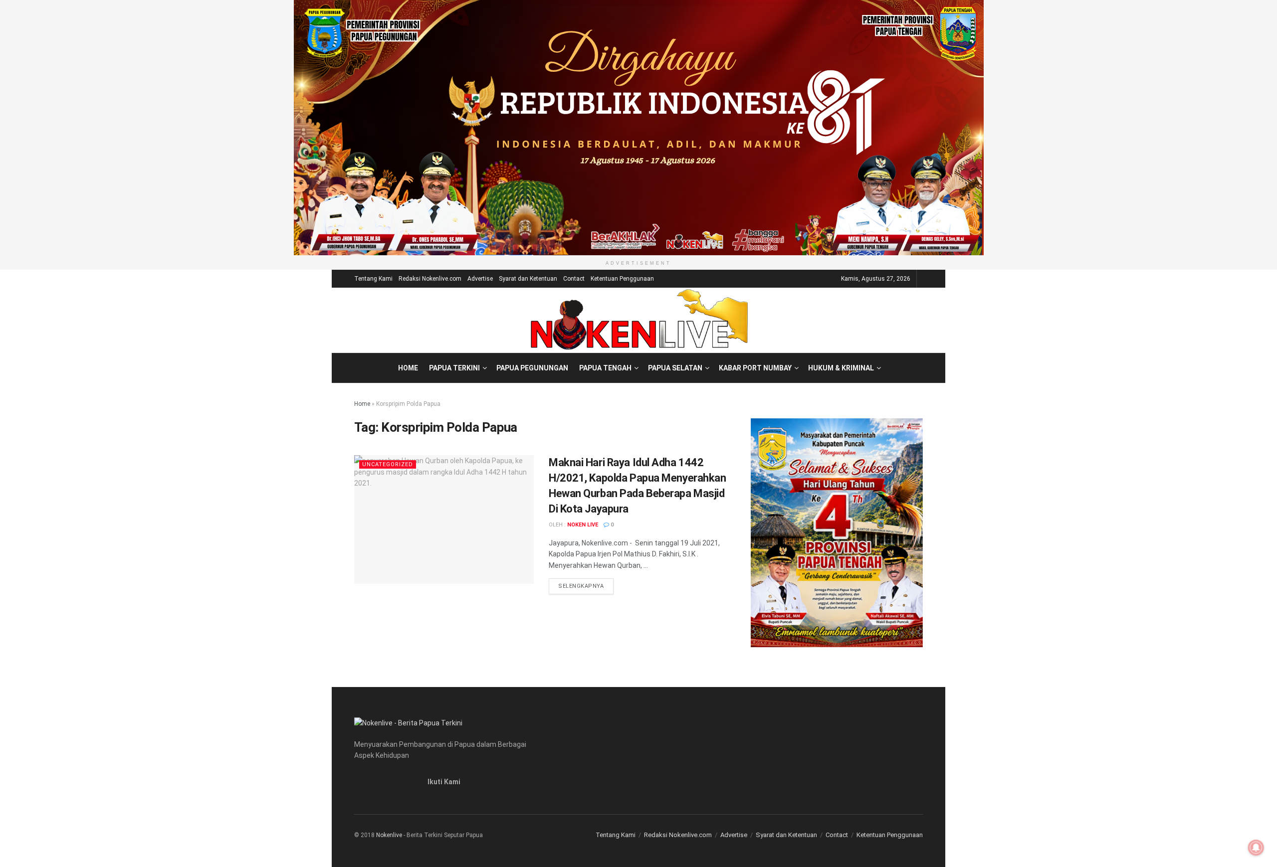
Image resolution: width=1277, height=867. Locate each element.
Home (408, 368)
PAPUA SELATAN (675, 368)
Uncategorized (387, 464)
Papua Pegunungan (532, 368)
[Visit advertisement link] (638, 127)
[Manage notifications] (1256, 848)
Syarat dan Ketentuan (528, 278)
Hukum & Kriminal (841, 368)
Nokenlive (389, 835)
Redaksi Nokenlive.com (430, 278)
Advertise (480, 278)
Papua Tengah (605, 368)
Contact (574, 278)
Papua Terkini (454, 368)
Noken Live (582, 524)
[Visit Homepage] (639, 320)
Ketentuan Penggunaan (622, 278)
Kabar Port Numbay (755, 368)
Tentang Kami (373, 278)
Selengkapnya (586, 585)
